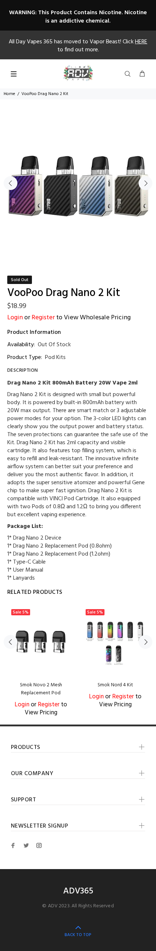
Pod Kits (55, 357)
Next (145, 183)
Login (15, 317)
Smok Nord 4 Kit (115, 685)
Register (43, 317)
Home (9, 94)
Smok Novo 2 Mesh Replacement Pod (41, 689)
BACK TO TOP (78, 935)
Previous (10, 183)
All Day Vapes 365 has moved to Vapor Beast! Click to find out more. (78, 46)
